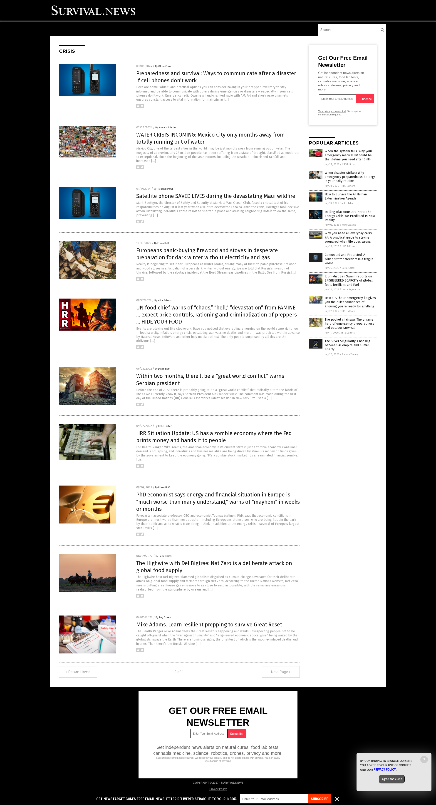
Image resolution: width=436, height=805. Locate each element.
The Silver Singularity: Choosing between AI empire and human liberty (347, 345)
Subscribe (319, 799)
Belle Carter (348, 268)
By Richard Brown (163, 188)
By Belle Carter (163, 426)
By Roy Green (163, 617)
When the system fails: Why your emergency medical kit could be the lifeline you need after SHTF (348, 155)
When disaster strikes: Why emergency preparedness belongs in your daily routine (350, 177)
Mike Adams (348, 203)
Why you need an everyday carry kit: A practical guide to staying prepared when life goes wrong (348, 237)
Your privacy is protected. (332, 111)
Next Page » (281, 672)
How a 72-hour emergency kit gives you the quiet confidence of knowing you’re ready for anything (350, 302)
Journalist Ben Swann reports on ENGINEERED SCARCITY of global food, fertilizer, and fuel (349, 280)
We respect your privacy (208, 757)
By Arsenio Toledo (165, 127)
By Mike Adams (162, 300)
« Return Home (78, 672)
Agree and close (392, 779)
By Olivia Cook (163, 66)
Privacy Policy (218, 789)
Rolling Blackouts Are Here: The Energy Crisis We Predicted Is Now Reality (350, 216)
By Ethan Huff (161, 243)
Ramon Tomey (350, 354)
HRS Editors (348, 164)
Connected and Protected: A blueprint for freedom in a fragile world (349, 259)
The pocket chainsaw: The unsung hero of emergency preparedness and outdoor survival (349, 324)
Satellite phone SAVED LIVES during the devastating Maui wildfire (215, 196)
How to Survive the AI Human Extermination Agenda (346, 196)
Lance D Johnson (351, 289)
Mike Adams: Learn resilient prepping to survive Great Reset (209, 624)
